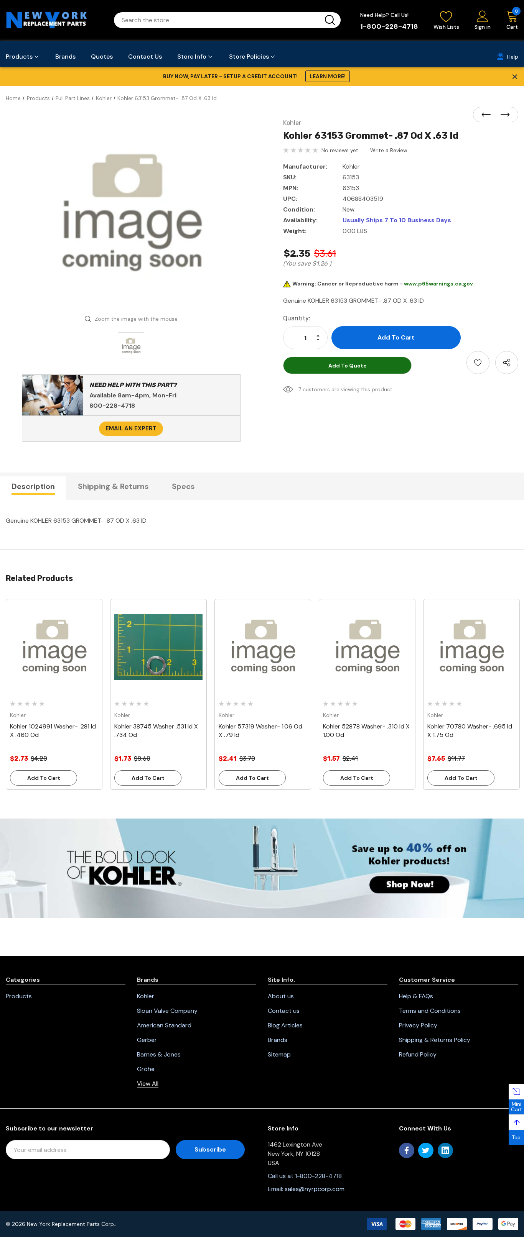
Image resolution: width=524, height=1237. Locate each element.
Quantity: (296, 318)
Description (33, 486)
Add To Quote (347, 365)
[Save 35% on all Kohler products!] (262, 867)
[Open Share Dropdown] (506, 362)
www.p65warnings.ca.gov (438, 283)
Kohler (145, 996)
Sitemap (279, 1054)
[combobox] (218, 20)
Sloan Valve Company (167, 1011)
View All (147, 1084)
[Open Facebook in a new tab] (406, 1150)
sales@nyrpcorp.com (314, 1189)
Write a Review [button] (388, 150)
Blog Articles (285, 1025)
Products (19, 996)
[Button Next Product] (503, 115)
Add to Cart (43, 777)
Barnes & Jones (159, 1054)
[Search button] (330, 20)
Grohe (146, 1069)
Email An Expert (131, 428)
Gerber (147, 1040)
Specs (183, 486)
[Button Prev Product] (488, 115)
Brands (277, 1040)
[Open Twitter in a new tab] (425, 1150)
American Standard (164, 1025)
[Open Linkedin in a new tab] (445, 1150)
